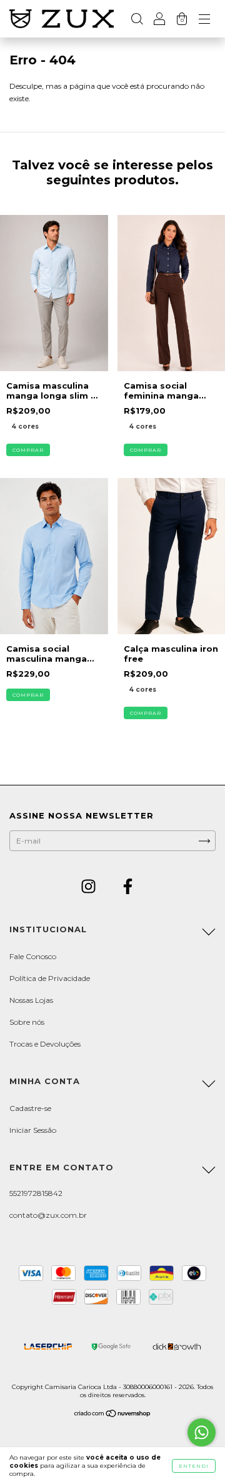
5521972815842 (35, 1193)
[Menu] (204, 20)
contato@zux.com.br (48, 1215)
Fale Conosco (32, 956)
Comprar (28, 450)
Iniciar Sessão (32, 1130)
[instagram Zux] (89, 888)
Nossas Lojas (31, 1000)
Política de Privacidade (49, 978)
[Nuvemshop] (113, 1415)
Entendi (194, 1466)
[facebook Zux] (128, 888)
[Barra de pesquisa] (137, 20)
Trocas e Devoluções (45, 1043)
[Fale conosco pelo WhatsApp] (202, 1432)
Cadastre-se (30, 1108)
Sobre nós (26, 1022)
